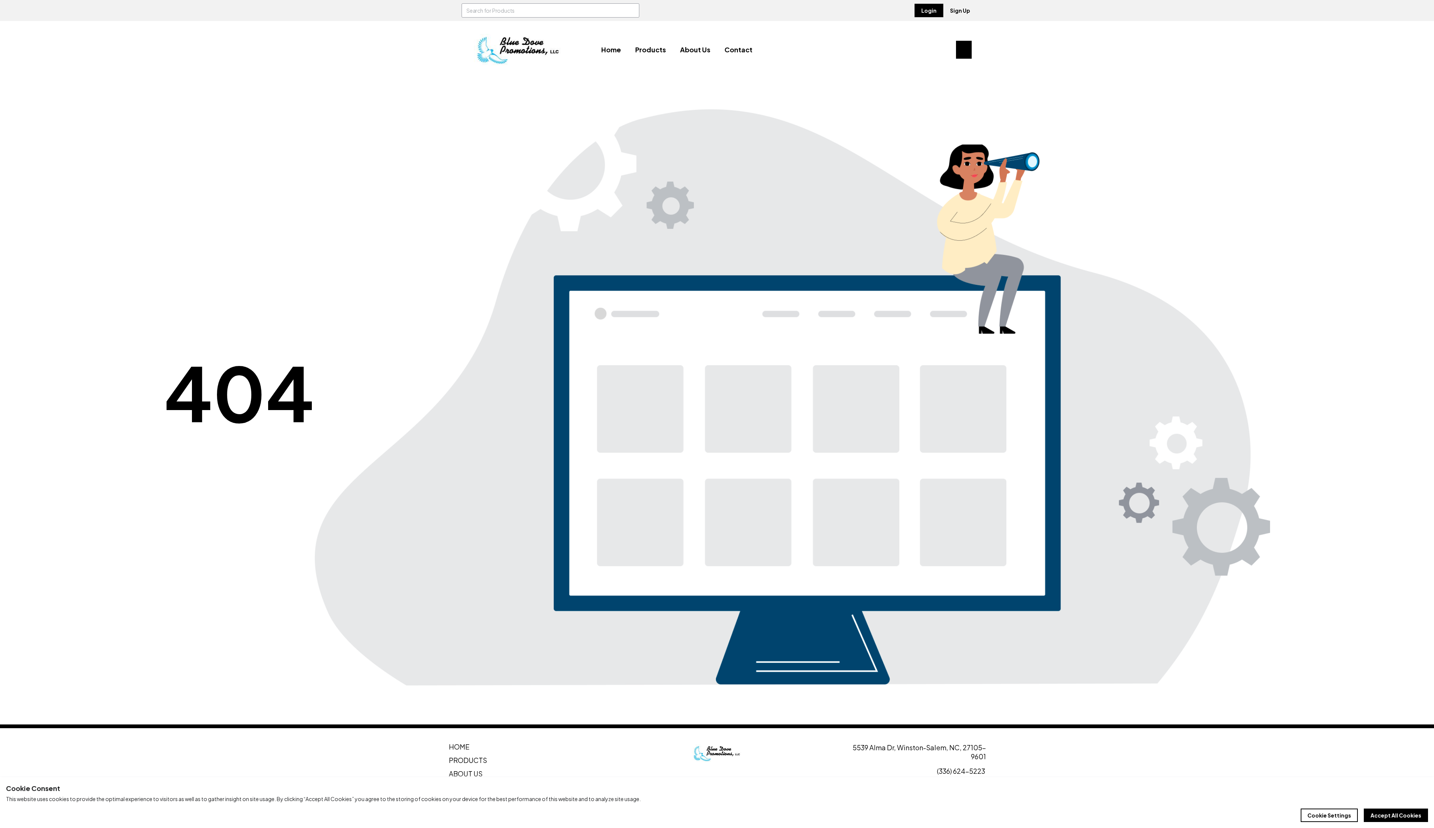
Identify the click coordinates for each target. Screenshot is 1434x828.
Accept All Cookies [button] (1396, 815)
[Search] (632, 10)
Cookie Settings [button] (1329, 815)
